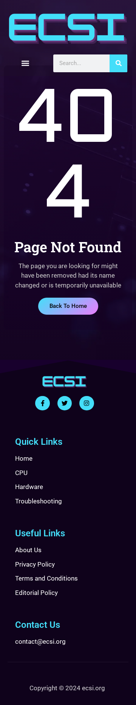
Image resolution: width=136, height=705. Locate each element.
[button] (25, 63)
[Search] (118, 63)
